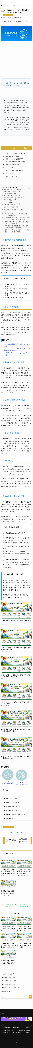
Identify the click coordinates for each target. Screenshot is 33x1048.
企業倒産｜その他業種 (13, 806)
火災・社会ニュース (8, 15)
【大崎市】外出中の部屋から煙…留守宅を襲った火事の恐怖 (17, 223)
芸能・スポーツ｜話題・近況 (15, 814)
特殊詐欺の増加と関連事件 (14, 159)
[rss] (17, 1040)
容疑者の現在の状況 (12, 165)
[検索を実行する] (30, 997)
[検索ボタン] (29, 2)
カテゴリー (9, 173)
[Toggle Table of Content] (28, 187)
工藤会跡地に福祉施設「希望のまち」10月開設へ (16, 211)
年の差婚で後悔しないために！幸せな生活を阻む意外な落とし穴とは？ (16, 84)
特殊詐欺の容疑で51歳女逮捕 (15, 153)
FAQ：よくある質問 (12, 206)
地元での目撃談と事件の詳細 (15, 162)
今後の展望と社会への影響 (14, 170)
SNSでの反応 (10, 168)
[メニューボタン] (32, 2)
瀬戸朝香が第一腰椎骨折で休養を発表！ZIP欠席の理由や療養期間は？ (17, 227)
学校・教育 (9, 818)
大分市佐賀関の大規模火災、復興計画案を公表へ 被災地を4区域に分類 (17, 219)
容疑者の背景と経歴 (12, 156)
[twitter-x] (15, 1040)
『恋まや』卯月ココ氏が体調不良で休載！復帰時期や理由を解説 (16, 215)
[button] (7, 832)
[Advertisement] (16, 60)
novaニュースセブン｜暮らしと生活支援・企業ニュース (14, 1)
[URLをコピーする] (27, 832)
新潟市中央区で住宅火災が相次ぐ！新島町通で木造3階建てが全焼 (17, 231)
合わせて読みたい (11, 176)
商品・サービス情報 (12, 802)
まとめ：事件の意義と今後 (14, 208)
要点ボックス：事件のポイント (15, 192)
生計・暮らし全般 (12, 798)
